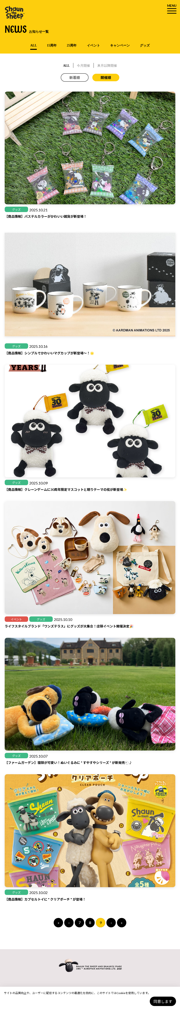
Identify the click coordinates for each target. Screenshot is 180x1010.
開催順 (106, 77)
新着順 (74, 77)
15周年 (52, 45)
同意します (163, 1001)
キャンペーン (120, 45)
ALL (33, 45)
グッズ (145, 45)
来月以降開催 (107, 65)
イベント (93, 45)
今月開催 (83, 65)
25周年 (72, 45)
